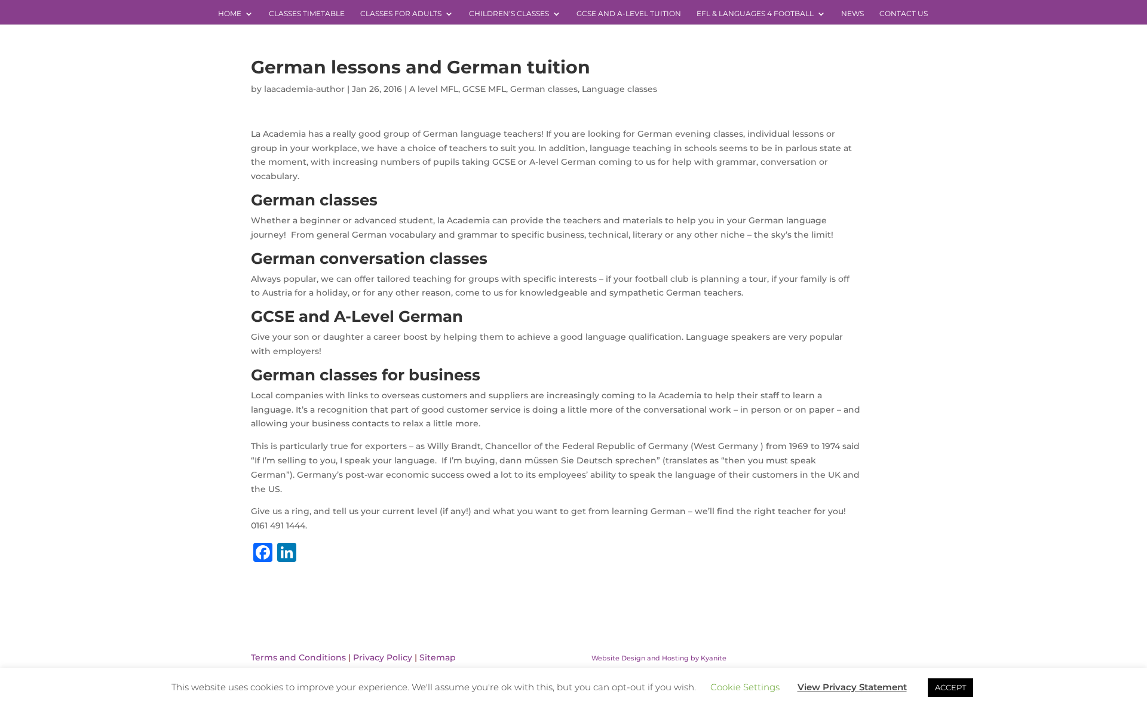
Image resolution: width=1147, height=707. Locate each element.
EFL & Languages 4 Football (755, 14)
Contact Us (903, 14)
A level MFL (433, 89)
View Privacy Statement (852, 687)
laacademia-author (304, 89)
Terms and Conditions (298, 657)
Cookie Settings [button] (745, 687)
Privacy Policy (382, 657)
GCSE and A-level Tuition (628, 14)
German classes (544, 89)
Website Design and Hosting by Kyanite (658, 658)
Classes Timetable (307, 14)
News (852, 14)
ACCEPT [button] (950, 687)
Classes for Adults (400, 14)
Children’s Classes (509, 14)
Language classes (619, 89)
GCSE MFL (484, 89)
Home (229, 14)
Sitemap (437, 657)
